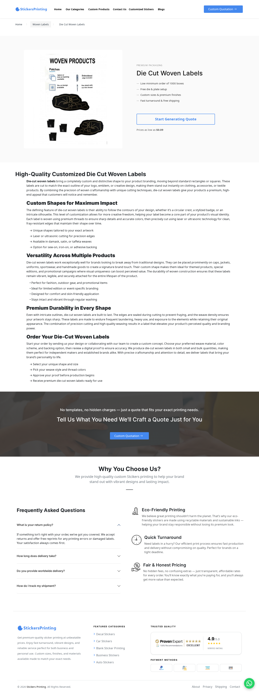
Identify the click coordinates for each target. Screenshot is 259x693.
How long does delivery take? (36, 556)
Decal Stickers (105, 634)
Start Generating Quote (175, 119)
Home (18, 24)
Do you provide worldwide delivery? (41, 571)
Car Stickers (104, 641)
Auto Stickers (105, 662)
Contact (235, 687)
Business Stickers (107, 655)
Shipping (221, 687)
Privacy (207, 687)
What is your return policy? (35, 525)
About (196, 687)
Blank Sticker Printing (110, 648)
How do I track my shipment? (36, 586)
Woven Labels (41, 24)
